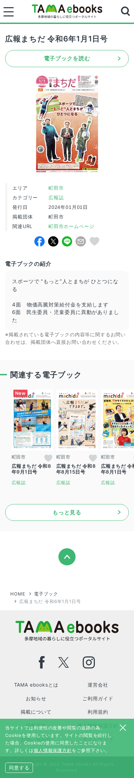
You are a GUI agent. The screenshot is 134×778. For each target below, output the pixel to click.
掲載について (36, 712)
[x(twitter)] (63, 662)
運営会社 (98, 685)
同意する (19, 767)
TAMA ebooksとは (36, 685)
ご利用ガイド (97, 698)
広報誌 (56, 197)
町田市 (56, 188)
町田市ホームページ (70, 226)
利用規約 (98, 712)
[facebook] (42, 662)
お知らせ (36, 698)
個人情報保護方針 (53, 750)
